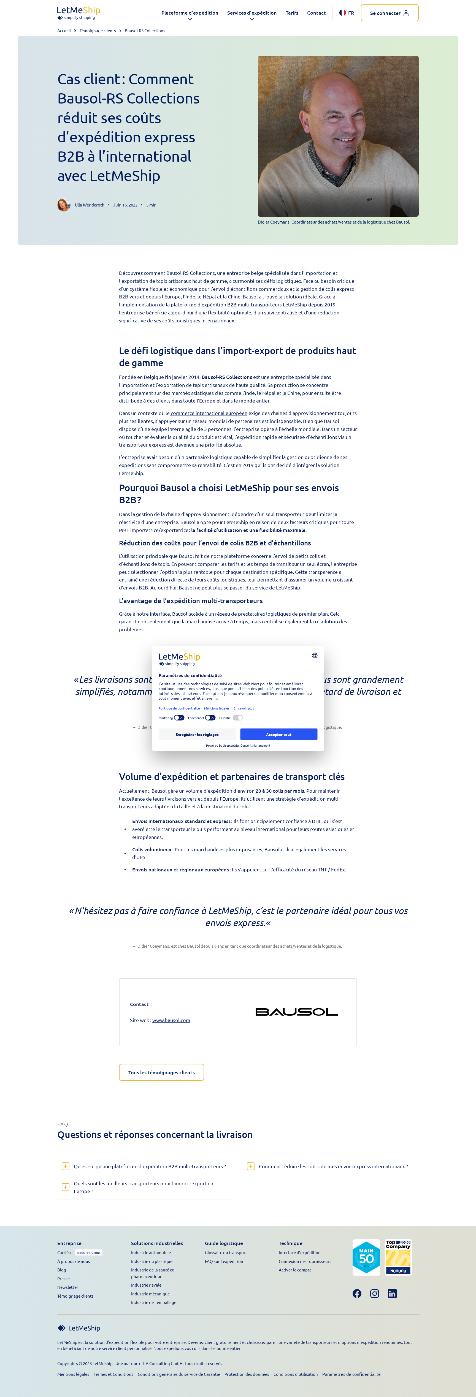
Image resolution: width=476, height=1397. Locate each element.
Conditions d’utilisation (296, 1374)
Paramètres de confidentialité (351, 1374)
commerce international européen (208, 413)
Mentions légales (73, 1374)
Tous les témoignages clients (161, 1072)
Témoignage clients (98, 30)
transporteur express (142, 444)
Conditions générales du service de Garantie (179, 1374)
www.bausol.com (171, 1020)
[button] (190, 13)
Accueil (64, 30)
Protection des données (247, 1374)
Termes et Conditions (113, 1374)
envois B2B (135, 587)
